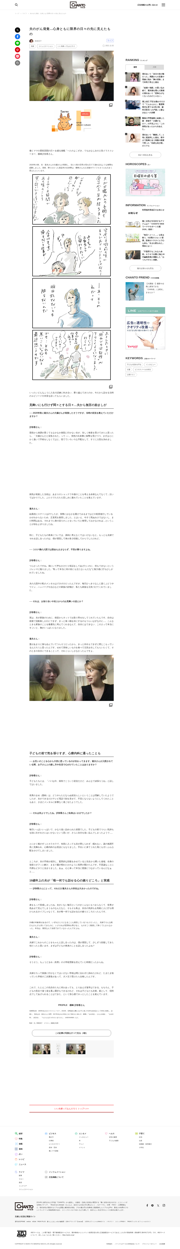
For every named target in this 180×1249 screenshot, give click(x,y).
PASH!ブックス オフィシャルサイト (139, 1221)
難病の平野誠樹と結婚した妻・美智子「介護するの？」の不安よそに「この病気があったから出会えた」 (153, 123)
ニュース (22, 1164)
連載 (21, 1144)
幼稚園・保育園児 (145, 1144)
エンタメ (82, 1133)
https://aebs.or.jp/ (68, 1235)
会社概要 (162, 1244)
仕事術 (51, 1141)
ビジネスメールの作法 (143, 369)
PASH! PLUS (41, 1221)
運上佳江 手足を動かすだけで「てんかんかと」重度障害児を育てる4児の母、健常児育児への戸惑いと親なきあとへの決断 (153, 107)
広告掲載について (56, 1177)
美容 (20, 1182)
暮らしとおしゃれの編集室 (55, 1221)
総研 (21, 1133)
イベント (82, 1147)
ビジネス (52, 1133)
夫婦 (32, 46)
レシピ (21, 1159)
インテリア (23, 1186)
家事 (20, 1175)
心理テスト (131, 375)
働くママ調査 (53, 1151)
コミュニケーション (46, 46)
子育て (142, 1133)
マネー (21, 1179)
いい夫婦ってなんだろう (66, 46)
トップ (17, 13)
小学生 (141, 1147)
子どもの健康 (113, 1141)
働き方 (51, 1137)
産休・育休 (53, 1147)
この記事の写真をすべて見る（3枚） (71, 1033)
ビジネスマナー (54, 1144)
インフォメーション (57, 1172)
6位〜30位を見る (145, 155)
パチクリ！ (110, 1221)
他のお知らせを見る (145, 268)
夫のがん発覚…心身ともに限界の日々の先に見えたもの (48, 13)
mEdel (34, 1221)
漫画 (21, 1149)
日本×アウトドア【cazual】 (75, 1221)
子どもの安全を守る (134, 364)
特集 (21, 1139)
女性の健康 (113, 1137)
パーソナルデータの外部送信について (127, 1244)
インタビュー (150, 364)
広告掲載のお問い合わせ (147, 5)
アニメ (81, 1144)
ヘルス (112, 1133)
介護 (128, 369)
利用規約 (109, 1244)
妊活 (140, 1137)
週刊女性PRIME (20, 1221)
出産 (140, 1141)
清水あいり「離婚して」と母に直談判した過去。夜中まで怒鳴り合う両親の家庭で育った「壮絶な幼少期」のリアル (153, 140)
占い (21, 1154)
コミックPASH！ (120, 1221)
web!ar (28, 1221)
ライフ (24, 13)
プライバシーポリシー (149, 1244)
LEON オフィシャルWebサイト (95, 1221)
